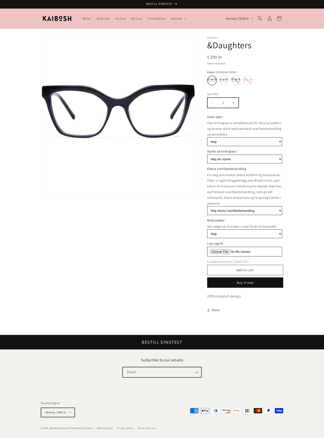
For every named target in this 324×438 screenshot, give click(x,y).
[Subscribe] (196, 372)
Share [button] (216, 310)
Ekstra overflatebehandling (226, 169)
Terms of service (147, 427)
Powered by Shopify (81, 427)
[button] (178, 18)
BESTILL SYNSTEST (162, 342)
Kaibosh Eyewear (60, 427)
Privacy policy (125, 427)
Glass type (214, 117)
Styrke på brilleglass (221, 151)
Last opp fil (215, 243)
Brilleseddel (215, 220)
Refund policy (105, 427)
